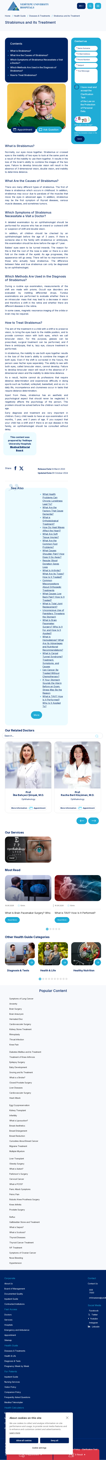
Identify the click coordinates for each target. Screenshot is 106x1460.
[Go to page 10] (66, 979)
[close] (67, 1417)
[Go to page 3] (53, 929)
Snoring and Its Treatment (21, 1072)
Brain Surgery (15, 1009)
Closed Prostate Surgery (20, 1082)
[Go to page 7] (58, 979)
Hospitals (8, 1325)
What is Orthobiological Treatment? (50, 520)
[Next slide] (93, 820)
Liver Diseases (16, 1088)
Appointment (24, 129)
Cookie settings (39, 1448)
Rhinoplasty (14, 1034)
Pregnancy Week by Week (16, 1366)
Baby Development (18, 1067)
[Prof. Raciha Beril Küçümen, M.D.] (77, 765)
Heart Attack (15, 1098)
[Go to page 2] (50, 929)
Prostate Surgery (17, 1209)
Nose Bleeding (16, 1258)
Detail (12, 858)
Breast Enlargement (18, 1131)
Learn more (15, 1433)
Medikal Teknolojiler (13, 1402)
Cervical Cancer (16, 1179)
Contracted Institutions (14, 1304)
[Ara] (90, 6)
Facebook (93, 1310)
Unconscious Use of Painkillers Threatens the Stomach (54, 613)
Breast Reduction (17, 1136)
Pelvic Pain (14, 1194)
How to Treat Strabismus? (23, 75)
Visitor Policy (10, 1387)
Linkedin (96, 1326)
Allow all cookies (23, 1440)
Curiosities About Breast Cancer (23, 1141)
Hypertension (15, 1263)
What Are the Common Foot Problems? (50, 544)
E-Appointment (32, 1454)
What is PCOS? (16, 1184)
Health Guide (20, 16)
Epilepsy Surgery (17, 1062)
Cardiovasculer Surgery (20, 1024)
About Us (8, 1283)
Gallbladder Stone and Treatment (24, 1222)
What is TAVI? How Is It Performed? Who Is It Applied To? (75, 913)
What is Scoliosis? (17, 1232)
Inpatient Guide (11, 1299)
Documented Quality (13, 1294)
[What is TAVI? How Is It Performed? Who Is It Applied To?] (78, 899)
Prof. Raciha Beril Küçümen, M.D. (77, 794)
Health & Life (10, 1356)
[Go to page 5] (59, 929)
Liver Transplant (16, 1158)
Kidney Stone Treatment (20, 1029)
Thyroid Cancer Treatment (21, 1242)
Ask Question (51, 129)
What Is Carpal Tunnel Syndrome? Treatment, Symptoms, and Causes (53, 660)
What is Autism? (16, 1169)
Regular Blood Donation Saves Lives (51, 563)
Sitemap (8, 1340)
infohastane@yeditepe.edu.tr (91, 1298)
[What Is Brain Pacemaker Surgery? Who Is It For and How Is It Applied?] (28, 899)
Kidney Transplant (17, 1110)
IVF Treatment (15, 1247)
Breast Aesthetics (17, 1126)
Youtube (94, 1318)
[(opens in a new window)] (14, 468)
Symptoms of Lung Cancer (21, 998)
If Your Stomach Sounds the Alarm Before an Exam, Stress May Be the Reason (52, 686)
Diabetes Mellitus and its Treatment (25, 1052)
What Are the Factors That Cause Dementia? (53, 510)
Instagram (93, 1322)
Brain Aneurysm (16, 1014)
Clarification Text (87, 96)
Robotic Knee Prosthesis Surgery (24, 1199)
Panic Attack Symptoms (20, 1189)
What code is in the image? (83, 125)
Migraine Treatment (18, 1146)
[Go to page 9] (64, 979)
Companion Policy (12, 1392)
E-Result (79, 1454)
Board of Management (14, 1288)
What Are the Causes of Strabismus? (29, 55)
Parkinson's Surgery (18, 1174)
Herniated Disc (16, 1019)
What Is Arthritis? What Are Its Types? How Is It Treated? (53, 573)
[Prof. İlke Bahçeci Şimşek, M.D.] (28, 765)
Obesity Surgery (16, 1164)
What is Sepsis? (16, 1227)
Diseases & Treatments (39, 16)
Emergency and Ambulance (16, 1330)
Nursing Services (12, 1382)
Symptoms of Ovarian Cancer (22, 1253)
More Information (19, 808)
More (36, 715)
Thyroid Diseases (17, 1237)
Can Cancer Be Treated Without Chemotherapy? (51, 673)
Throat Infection (16, 1039)
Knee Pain (14, 1044)
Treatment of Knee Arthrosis (22, 1057)
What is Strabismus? (20, 50)
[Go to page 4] (56, 929)
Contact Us (93, 1283)
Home (7, 16)
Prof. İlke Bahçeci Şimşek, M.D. (28, 794)
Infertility (13, 1115)
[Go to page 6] (55, 979)
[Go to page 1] (47, 929)
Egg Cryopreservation (19, 1105)
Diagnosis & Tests (12, 1361)
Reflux (12, 1217)
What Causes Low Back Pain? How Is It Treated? (53, 597)
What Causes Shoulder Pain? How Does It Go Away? (53, 554)
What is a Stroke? (17, 1077)
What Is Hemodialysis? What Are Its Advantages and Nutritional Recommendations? (53, 643)
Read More (12, 920)
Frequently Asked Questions (17, 1397)
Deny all (54, 1440)
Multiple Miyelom (17, 1151)
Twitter (95, 1314)
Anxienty (13, 1004)
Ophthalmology (28, 799)
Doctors (8, 1314)
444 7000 (91, 1291)
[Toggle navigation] (98, 6)
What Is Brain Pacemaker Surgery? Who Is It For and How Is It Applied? (53, 627)
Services (8, 1320)
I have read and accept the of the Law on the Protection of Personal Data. (89, 99)
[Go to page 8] (61, 979)
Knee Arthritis (15, 1204)
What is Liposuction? (18, 1120)
